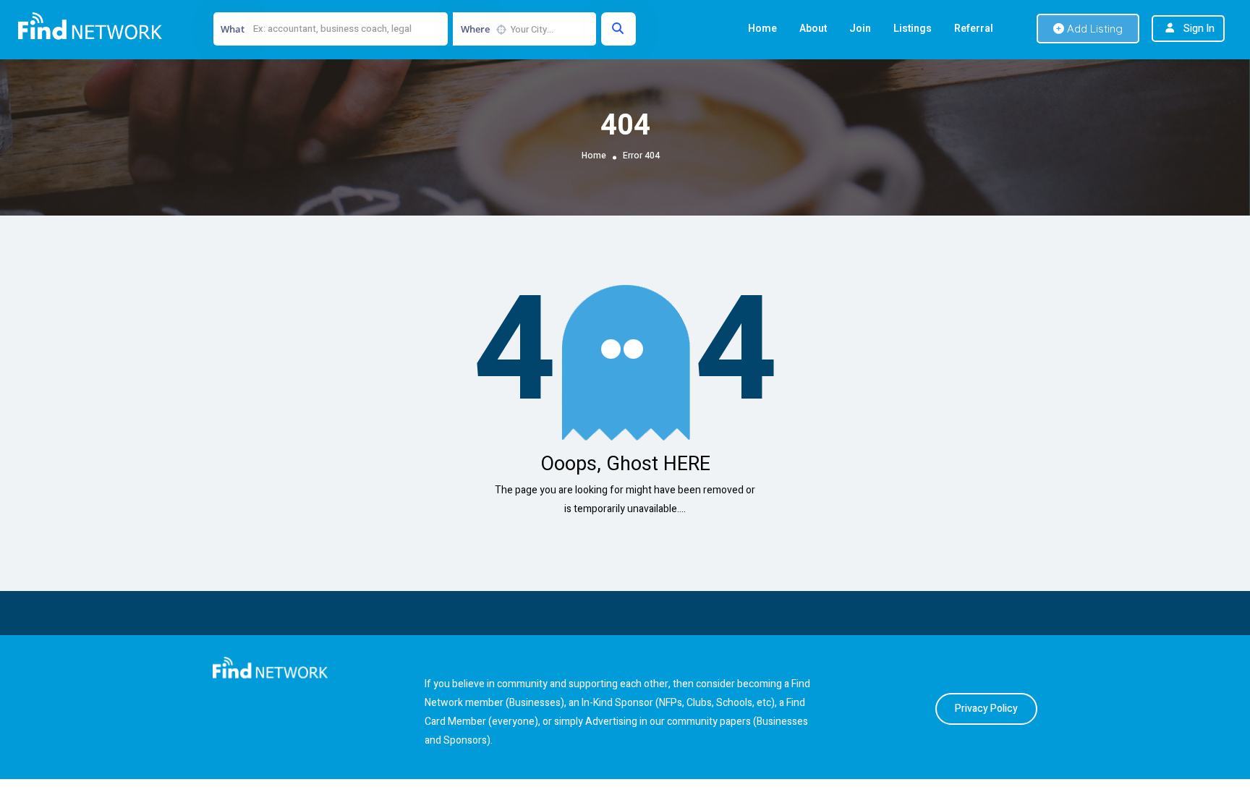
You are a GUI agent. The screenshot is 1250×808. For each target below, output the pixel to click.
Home (762, 28)
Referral (973, 28)
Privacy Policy (986, 708)
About (813, 28)
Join (860, 28)
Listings (912, 28)
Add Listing (1093, 28)
